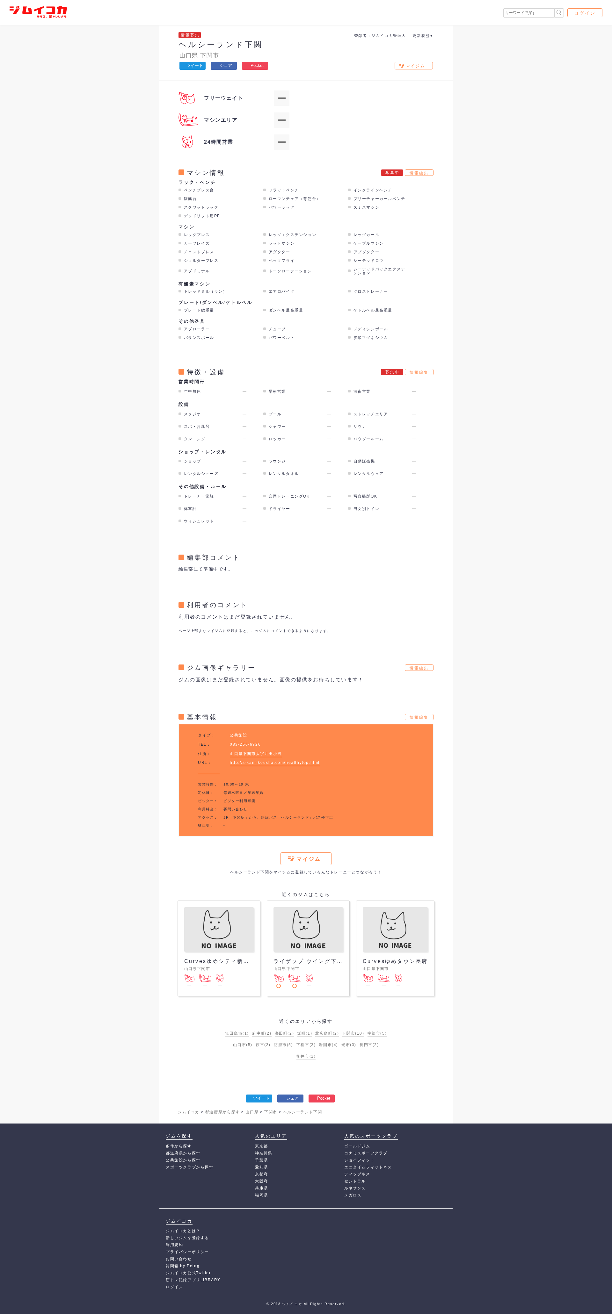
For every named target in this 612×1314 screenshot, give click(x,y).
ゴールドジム (357, 1146)
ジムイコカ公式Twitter (188, 1273)
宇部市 (377, 1033)
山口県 (188, 55)
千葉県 (261, 1160)
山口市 (242, 1045)
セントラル (355, 1181)
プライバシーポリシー (187, 1252)
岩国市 (328, 1045)
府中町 (262, 1033)
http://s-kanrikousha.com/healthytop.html (275, 762)
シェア (226, 65)
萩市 (263, 1045)
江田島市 (237, 1033)
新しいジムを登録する (187, 1238)
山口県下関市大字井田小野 (256, 753)
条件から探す (179, 1146)
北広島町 (327, 1033)
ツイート (194, 65)
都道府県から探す (183, 1153)
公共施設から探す (183, 1160)
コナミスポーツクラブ (366, 1153)
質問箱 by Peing (183, 1266)
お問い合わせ (179, 1259)
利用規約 (174, 1245)
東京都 (261, 1146)
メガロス (352, 1195)
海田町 (284, 1033)
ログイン (585, 13)
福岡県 (261, 1195)
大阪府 (261, 1181)
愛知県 (261, 1167)
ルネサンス (355, 1188)
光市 (348, 1045)
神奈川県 (263, 1153)
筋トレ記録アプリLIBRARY (193, 1280)
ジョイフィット (359, 1160)
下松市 (306, 1045)
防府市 (283, 1045)
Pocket (257, 65)
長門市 (369, 1045)
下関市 (209, 55)
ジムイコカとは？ (183, 1231)
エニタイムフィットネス (368, 1167)
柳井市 (306, 1056)
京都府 (261, 1174)
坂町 (304, 1033)
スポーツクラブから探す (190, 1167)
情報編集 (419, 173)
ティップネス (357, 1174)
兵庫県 (261, 1188)
